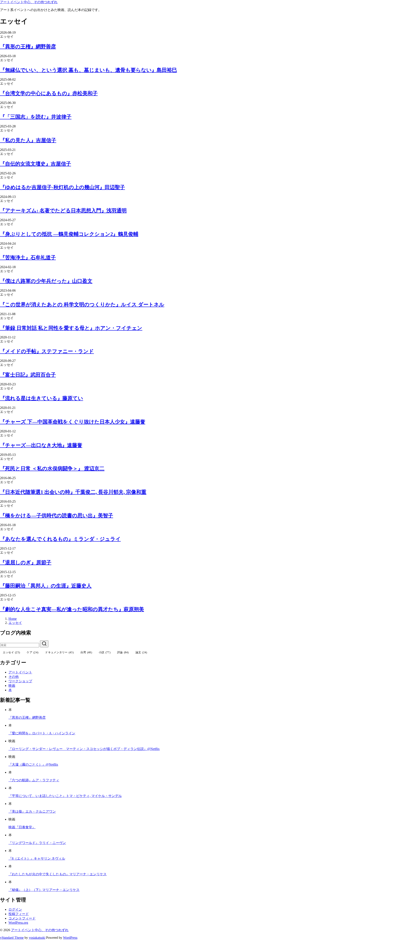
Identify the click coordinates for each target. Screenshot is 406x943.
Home (12, 618)
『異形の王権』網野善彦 (28, 46)
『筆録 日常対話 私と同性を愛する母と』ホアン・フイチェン (71, 328)
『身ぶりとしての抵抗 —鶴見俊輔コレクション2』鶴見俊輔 (69, 234)
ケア (32, 652)
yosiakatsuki (37, 937)
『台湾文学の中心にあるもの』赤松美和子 (49, 93)
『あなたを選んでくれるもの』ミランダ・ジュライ (60, 539)
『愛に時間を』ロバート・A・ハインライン (41, 733)
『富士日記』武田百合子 (28, 375)
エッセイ (15, 623)
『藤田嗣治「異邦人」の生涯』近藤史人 (46, 586)
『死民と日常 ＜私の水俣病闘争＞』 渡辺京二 (52, 468)
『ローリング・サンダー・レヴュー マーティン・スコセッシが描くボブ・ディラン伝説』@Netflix (84, 749)
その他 (13, 676)
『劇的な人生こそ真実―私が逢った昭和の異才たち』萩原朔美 (72, 609)
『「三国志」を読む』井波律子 (35, 117)
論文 (141, 652)
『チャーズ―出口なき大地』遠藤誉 (41, 445)
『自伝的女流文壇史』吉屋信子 (35, 164)
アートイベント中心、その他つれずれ (29, 2)
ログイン (15, 909)
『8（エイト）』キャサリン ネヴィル (36, 858)
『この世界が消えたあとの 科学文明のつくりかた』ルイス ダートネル (82, 304)
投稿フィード (18, 914)
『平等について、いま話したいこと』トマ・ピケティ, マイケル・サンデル (65, 796)
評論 (123, 652)
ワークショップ (20, 681)
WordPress (70, 937)
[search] (44, 643)
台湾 (86, 652)
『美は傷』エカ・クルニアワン (32, 811)
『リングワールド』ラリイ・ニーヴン (37, 843)
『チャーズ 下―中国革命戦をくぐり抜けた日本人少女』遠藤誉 (72, 422)
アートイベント (20, 672)
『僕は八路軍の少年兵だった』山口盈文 (46, 281)
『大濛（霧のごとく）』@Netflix (33, 764)
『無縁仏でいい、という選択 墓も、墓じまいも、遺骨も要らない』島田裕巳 (88, 70)
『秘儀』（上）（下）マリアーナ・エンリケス (44, 890)
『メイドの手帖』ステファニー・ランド (47, 351)
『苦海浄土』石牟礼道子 (28, 257)
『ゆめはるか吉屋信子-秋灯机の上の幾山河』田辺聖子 (62, 187)
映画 (11, 685)
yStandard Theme (12, 937)
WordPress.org (18, 922)
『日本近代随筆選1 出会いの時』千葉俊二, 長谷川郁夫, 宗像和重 (73, 492)
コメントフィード (22, 918)
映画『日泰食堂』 (22, 827)
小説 (104, 652)
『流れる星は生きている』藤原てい (41, 398)
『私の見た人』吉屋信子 (28, 140)
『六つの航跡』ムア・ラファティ (33, 780)
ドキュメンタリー (59, 652)
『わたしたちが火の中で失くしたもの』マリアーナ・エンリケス (57, 874)
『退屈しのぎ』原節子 (25, 562)
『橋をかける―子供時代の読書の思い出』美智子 (56, 515)
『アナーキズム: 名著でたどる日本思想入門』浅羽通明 (63, 210)
